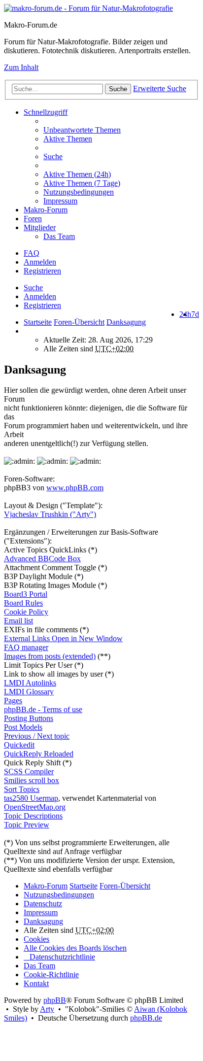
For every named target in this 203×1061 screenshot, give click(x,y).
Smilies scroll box (31, 780)
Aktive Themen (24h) (77, 174)
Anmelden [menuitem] (40, 262)
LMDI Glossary (29, 691)
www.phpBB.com (74, 487)
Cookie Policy (26, 612)
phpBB (54, 1000)
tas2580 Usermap (31, 798)
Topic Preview (26, 825)
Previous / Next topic (36, 736)
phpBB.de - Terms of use (43, 709)
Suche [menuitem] (53, 156)
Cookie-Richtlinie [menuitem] (51, 974)
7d (195, 314)
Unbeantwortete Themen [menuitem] (82, 130)
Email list (18, 620)
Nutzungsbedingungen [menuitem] (78, 192)
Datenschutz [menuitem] (43, 903)
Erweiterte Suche (159, 88)
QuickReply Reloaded (38, 754)
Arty (47, 1009)
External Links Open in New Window (63, 638)
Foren (33, 218)
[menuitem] (121, 174)
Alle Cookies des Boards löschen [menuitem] (75, 948)
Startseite (38, 322)
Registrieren (42, 305)
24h (185, 314)
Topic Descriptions (33, 816)
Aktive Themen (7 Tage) (81, 183)
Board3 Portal (25, 594)
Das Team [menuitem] (59, 236)
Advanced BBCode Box (42, 558)
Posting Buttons (28, 718)
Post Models (23, 727)
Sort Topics (21, 789)
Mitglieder (40, 227)
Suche (118, 89)
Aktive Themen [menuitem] (67, 139)
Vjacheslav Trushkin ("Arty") (50, 514)
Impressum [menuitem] (60, 201)
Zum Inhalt (21, 67)
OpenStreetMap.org (35, 807)
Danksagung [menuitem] (43, 921)
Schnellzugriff (46, 112)
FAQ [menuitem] (31, 253)
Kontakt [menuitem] (36, 983)
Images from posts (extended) (50, 656)
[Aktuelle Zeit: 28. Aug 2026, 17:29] (27, 331)
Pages (13, 700)
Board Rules (23, 603)
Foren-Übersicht (125, 886)
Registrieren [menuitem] (42, 271)
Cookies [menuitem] (36, 939)
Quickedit (19, 745)
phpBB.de (146, 1018)
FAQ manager (26, 647)
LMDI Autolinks (30, 683)
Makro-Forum (46, 209)
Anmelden (40, 296)
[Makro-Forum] (88, 8)
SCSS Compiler (29, 771)
